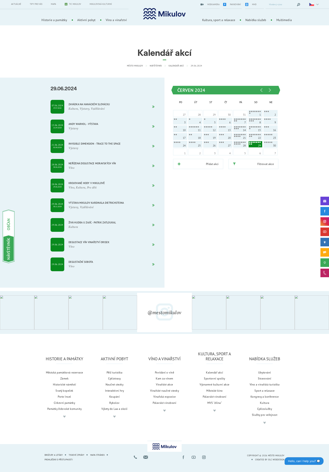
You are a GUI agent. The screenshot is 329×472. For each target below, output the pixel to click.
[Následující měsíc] (270, 90)
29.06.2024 (196, 65)
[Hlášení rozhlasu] (324, 252)
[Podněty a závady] (324, 262)
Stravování (264, 378)
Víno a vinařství (116, 20)
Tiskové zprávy (76, 455)
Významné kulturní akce (214, 384)
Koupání (114, 396)
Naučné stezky (114, 384)
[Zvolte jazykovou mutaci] (311, 4)
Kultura (264, 402)
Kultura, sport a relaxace (218, 20)
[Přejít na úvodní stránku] (164, 13)
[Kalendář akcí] (324, 201)
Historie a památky (54, 20)
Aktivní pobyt (86, 20)
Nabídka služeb (255, 20)
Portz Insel (64, 396)
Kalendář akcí (176, 65)
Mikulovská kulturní (101, 4)
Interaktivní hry (114, 390)
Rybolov (114, 402)
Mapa (53, 4)
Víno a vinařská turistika (264, 384)
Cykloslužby (264, 408)
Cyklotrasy (114, 378)
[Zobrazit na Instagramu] (17, 312)
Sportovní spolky (214, 378)
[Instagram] (324, 221)
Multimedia (284, 20)
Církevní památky (64, 402)
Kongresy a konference (265, 396)
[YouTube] (324, 232)
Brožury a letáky (54, 455)
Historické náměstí (64, 384)
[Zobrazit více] (64, 416)
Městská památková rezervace (64, 372)
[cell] (255, 113)
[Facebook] (324, 211)
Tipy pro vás (36, 4)
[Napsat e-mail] (145, 457)
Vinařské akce (164, 384)
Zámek (64, 378)
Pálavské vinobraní (164, 402)
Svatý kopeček (64, 390)
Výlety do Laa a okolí (114, 408)
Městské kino (214, 390)
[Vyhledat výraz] (298, 4)
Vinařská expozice (164, 396)
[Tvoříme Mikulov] (324, 242)
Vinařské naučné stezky (164, 390)
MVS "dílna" (214, 402)
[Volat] (135, 457)
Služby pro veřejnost (264, 414)
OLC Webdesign (276, 459)
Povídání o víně (164, 372)
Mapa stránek (97, 455)
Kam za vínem (164, 378)
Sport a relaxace (264, 390)
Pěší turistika (115, 372)
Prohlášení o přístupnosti (59, 459)
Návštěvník (156, 65)
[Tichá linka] (324, 273)
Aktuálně (16, 4)
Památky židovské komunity (64, 408)
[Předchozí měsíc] (261, 90)
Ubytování (264, 372)
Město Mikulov (135, 65)
